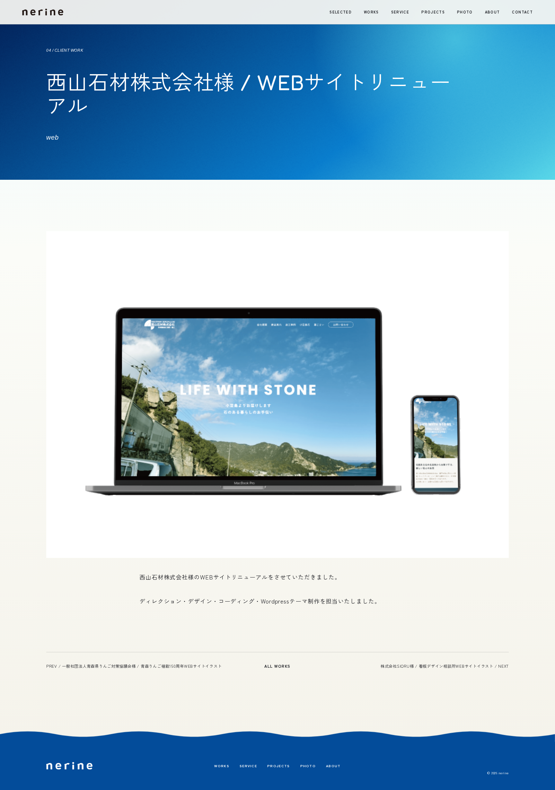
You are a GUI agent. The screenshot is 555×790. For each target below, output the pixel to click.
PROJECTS (433, 11)
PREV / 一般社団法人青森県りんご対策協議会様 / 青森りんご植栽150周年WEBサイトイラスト (134, 666)
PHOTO (465, 11)
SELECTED (341, 11)
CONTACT (522, 11)
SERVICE (400, 11)
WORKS (371, 11)
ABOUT (492, 11)
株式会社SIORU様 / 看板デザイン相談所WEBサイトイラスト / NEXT (445, 666)
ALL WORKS (277, 666)
